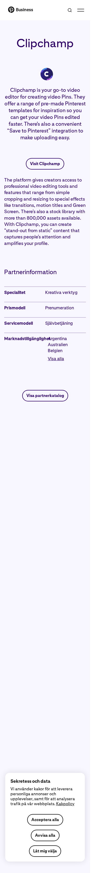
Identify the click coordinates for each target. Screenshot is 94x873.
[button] (67, 359)
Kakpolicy (65, 803)
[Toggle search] (69, 10)
